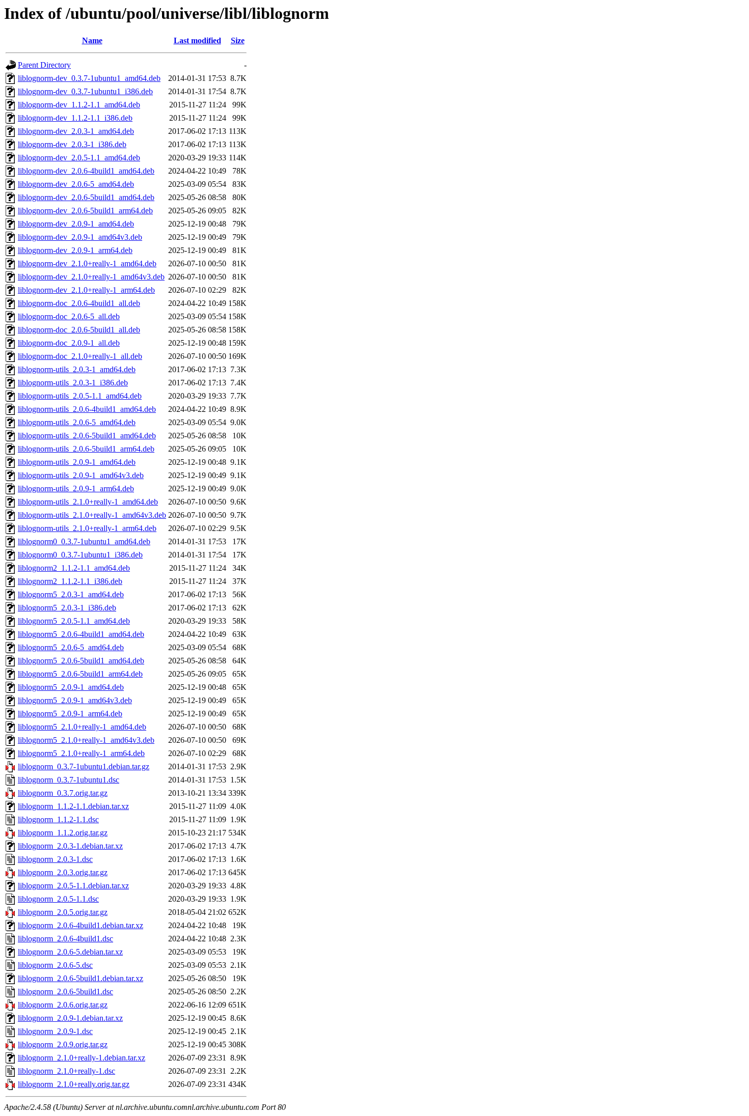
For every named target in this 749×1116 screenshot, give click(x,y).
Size (238, 40)
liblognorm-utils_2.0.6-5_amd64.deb (77, 422)
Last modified (197, 40)
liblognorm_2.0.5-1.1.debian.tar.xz (73, 885)
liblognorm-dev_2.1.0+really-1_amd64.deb (87, 263)
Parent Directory (44, 65)
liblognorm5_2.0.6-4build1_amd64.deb (81, 634)
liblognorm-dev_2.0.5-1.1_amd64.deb (79, 157)
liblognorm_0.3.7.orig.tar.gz (63, 793)
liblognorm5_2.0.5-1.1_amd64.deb (74, 621)
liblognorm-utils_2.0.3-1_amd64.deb (77, 369)
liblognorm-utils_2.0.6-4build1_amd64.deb (87, 409)
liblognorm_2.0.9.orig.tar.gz (63, 1044)
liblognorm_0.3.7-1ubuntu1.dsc (68, 779)
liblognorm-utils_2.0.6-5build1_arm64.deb (86, 448)
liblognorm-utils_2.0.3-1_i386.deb (73, 382)
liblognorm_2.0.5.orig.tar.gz (63, 912)
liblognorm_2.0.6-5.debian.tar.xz (70, 951)
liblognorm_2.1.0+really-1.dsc (66, 1071)
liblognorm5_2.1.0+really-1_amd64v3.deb (86, 740)
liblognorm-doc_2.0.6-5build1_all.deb (79, 329)
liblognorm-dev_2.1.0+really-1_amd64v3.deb (91, 276)
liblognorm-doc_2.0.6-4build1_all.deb (79, 303)
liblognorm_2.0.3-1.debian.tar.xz (70, 846)
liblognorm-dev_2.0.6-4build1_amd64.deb (86, 170)
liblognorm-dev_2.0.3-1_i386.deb (72, 144)
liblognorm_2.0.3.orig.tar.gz (63, 872)
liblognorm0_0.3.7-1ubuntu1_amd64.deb (84, 541)
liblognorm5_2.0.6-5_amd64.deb (71, 647)
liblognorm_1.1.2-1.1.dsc (58, 819)
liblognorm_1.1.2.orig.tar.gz (63, 832)
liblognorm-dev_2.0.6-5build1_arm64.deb (85, 210)
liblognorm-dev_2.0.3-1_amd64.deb (76, 131)
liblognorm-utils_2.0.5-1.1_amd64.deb (80, 396)
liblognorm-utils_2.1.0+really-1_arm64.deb (87, 528)
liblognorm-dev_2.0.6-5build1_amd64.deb (86, 197)
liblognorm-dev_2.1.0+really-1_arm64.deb (86, 290)
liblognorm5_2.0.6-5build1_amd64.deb (81, 660)
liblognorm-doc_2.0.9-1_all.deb (69, 343)
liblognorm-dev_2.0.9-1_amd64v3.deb (80, 237)
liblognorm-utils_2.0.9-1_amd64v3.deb (81, 475)
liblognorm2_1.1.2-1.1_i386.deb (70, 581)
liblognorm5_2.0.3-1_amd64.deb (71, 594)
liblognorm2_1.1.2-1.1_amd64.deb (74, 568)
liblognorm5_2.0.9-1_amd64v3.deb (75, 700)
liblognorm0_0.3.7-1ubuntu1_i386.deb (80, 554)
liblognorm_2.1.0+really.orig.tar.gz (73, 1084)
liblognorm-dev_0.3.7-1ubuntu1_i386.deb (85, 91)
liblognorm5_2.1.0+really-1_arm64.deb (81, 753)
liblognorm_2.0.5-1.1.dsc (58, 899)
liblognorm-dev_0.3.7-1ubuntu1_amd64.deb (89, 78)
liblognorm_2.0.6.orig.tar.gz (63, 1004)
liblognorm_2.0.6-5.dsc (55, 965)
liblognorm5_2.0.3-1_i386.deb (67, 607)
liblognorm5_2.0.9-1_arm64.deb (70, 713)
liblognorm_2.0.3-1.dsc (55, 859)
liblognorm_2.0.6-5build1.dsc (65, 991)
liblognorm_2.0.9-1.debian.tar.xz (70, 1018)
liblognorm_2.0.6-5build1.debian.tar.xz (80, 978)
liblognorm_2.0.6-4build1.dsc (65, 938)
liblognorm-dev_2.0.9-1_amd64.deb (76, 223)
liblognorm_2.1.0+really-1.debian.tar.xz (81, 1057)
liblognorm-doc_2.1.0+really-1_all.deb (80, 356)
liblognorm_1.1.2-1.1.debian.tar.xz (73, 806)
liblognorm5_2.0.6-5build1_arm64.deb (80, 673)
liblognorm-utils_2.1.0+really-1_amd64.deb (88, 501)
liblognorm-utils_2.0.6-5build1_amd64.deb (87, 435)
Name (92, 40)
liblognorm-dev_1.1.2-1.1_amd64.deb (79, 104)
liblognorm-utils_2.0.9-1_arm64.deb (76, 488)
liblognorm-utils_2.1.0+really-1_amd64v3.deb (92, 515)
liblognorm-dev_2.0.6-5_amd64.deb (76, 184)
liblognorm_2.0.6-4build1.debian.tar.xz (80, 925)
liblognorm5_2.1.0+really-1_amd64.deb (82, 726)
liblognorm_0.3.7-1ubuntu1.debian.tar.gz (83, 766)
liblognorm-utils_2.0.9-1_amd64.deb (77, 462)
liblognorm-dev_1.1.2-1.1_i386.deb (75, 118)
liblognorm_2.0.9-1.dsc (55, 1031)
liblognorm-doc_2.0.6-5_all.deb (69, 316)
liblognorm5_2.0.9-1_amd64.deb (71, 687)
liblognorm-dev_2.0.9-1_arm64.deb (75, 250)
